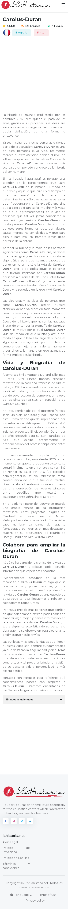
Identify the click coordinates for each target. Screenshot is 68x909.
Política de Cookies (16, 858)
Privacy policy (35, 900)
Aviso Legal (10, 842)
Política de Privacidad (16, 850)
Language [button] (21, 895)
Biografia (21, 32)
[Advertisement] (34, 75)
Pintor (41, 32)
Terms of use (47, 895)
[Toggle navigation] (63, 5)
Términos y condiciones (16, 866)
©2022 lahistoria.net (34, 883)
